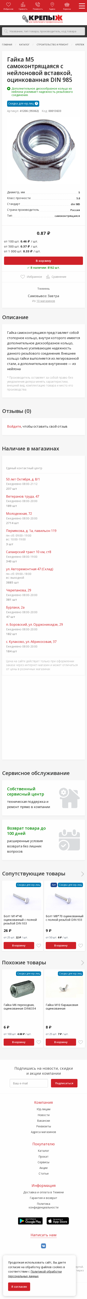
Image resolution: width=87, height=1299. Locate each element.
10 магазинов (45, 301)
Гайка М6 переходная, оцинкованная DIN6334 (20, 1006)
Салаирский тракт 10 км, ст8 (28, 552)
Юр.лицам (43, 1109)
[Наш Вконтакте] (43, 1246)
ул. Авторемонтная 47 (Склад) (29, 569)
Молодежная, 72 (19, 514)
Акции (43, 1168)
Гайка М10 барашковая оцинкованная (62, 1006)
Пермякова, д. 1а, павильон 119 (31, 531)
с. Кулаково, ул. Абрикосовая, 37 (31, 642)
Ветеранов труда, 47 (22, 496)
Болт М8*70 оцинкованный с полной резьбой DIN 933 (64, 918)
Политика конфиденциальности (43, 1205)
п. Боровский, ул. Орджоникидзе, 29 (34, 624)
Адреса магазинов (43, 1132)
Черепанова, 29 (18, 590)
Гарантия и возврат (43, 1198)
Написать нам (43, 1234)
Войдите (14, 426)
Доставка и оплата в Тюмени (43, 1192)
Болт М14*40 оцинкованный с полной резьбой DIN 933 (20, 919)
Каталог (43, 1151)
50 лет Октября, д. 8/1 (23, 479)
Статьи (44, 1173)
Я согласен (19, 1287)
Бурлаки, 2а (15, 607)
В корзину (43, 261)
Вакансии (43, 1121)
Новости (44, 1115)
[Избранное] (38, 945)
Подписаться (64, 1083)
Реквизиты (43, 1126)
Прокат (43, 1156)
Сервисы (43, 1162)
